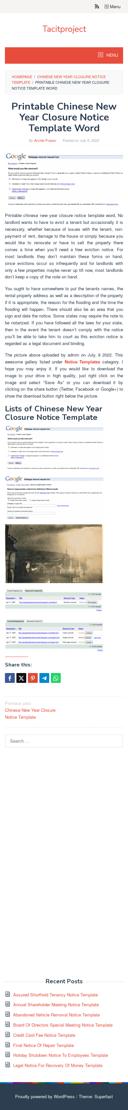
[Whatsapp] (56, 678)
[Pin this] (33, 678)
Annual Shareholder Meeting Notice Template (56, 1004)
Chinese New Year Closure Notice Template (30, 710)
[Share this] (10, 678)
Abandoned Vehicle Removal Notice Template (56, 1015)
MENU (111, 55)
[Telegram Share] (44, 678)
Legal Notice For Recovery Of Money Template (57, 1065)
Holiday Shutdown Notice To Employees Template (60, 1055)
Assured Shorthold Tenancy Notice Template (55, 994)
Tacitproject (64, 29)
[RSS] (97, 6)
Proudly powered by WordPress (45, 1096)
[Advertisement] (54, 866)
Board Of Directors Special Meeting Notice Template (63, 1025)
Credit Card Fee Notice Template (44, 1035)
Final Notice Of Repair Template (43, 1045)
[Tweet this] (21, 678)
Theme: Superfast (96, 1096)
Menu (114, 6)
